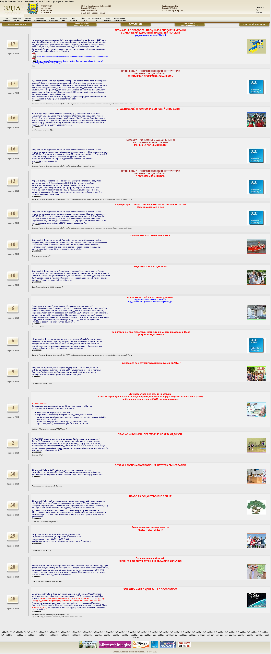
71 (252, 632)
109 (132, 635)
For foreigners (73, 19)
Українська (260, 7)
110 (137, 635)
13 (39, 632)
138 (262, 635)
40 (138, 632)
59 (208, 632)
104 (110, 635)
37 (127, 632)
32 (109, 632)
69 (245, 632)
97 (80, 635)
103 (105, 635)
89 (51, 635)
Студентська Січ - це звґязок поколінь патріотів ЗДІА (150, 302)
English (259, 12)
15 (46, 632)
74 (263, 632)
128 (217, 635)
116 (163, 635)
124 (199, 635)
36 (123, 632)
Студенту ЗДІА (63, 19)
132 (235, 635)
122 (190, 635)
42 (146, 632)
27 (90, 632)
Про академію (6, 19)
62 (219, 632)
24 (79, 632)
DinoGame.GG (30, 1)
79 (14, 635)
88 (47, 635)
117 (167, 635)
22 (72, 632)
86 (40, 635)
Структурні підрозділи (27, 19)
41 (142, 632)
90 (55, 635)
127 (212, 635)
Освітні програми (107, 19)
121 (185, 635)
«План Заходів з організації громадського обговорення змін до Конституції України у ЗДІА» (72, 56)
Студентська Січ (96, 19)
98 (84, 635)
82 (25, 635)
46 (160, 632)
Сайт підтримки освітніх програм (120, 19)
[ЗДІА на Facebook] (168, 648)
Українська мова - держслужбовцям (81, 24)
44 (153, 632)
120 (181, 635)
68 (241, 632)
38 (131, 632)
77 (7, 635)
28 (94, 632)
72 (256, 632)
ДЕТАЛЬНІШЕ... (37, 100)
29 (98, 632)
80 (18, 635)
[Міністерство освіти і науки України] (88, 648)
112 (146, 635)
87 (44, 635)
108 (128, 635)
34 (116, 632)
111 (141, 635)
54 (190, 632)
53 (186, 632)
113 (150, 635)
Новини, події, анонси (17, 24)
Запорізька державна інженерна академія (130, 652)
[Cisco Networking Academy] (154, 648)
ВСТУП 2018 (135, 24)
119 (176, 635)
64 (226, 632)
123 (194, 635)
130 (226, 635)
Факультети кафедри (17, 19)
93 (66, 635)
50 (175, 632)
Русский (259, 10)
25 (83, 632)
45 (157, 632)
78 (11, 635)
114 (154, 635)
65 (230, 632)
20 (65, 632)
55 (193, 632)
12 (35, 632)
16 (50, 632)
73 (259, 632)
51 (179, 632)
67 (237, 632)
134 (244, 635)
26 (87, 632)
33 (112, 632)
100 (92, 635)
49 (171, 632)
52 (182, 632)
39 (135, 632)
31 (105, 632)
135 (248, 635)
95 (73, 635)
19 (61, 632)
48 (168, 632)
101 (96, 635)
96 (77, 635)
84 (33, 635)
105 (114, 635)
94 (69, 635)
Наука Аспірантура (53, 19)
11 (32, 632)
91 (58, 635)
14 (43, 632)
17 (54, 632)
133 (239, 635)
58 (204, 632)
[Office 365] (141, 648)
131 (230, 635)
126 (208, 635)
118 (172, 635)
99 (88, 635)
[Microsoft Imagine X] (115, 648)
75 (267, 632)
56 (197, 632)
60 (212, 632)
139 (266, 635)
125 (203, 635)
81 (22, 635)
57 (201, 632)
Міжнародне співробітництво (40, 19)
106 (119, 635)
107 (123, 635)
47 (164, 632)
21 (68, 632)
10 (28, 632)
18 (57, 632)
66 (234, 632)
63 (223, 632)
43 (149, 632)
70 (248, 632)
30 (101, 632)
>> (138, 637)
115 (159, 635)
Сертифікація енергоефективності (189, 24)
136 (253, 635)
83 (29, 635)
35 (120, 632)
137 (257, 635)
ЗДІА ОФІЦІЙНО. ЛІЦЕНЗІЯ (254, 24)
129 (221, 635)
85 (36, 635)
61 (215, 632)
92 (62, 635)
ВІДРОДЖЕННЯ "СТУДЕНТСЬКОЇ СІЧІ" (150, 300)
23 (76, 632)
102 (101, 635)
